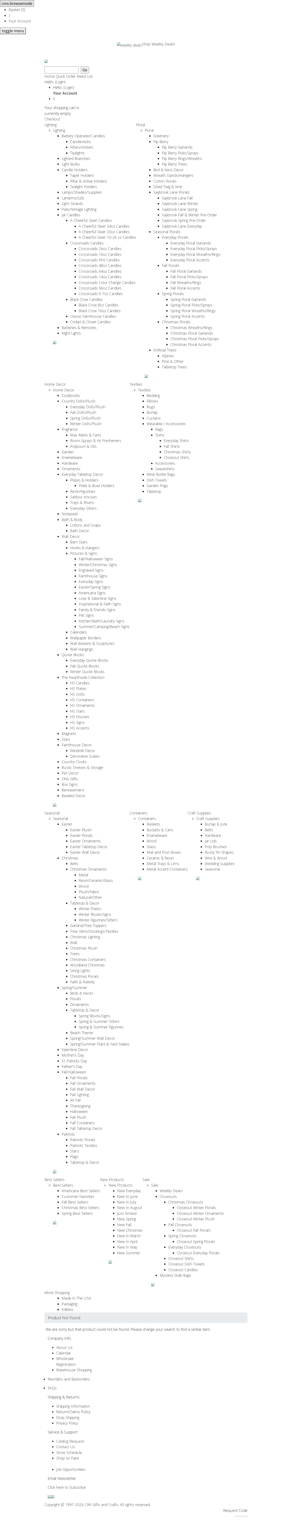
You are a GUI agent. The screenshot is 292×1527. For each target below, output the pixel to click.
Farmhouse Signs (93, 575)
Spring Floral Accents (187, 316)
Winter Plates (90, 908)
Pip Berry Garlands (177, 147)
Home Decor (55, 384)
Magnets (69, 733)
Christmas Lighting (85, 936)
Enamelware (72, 457)
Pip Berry (160, 141)
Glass (151, 846)
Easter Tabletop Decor (89, 846)
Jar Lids (211, 840)
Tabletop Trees (174, 366)
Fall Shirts (172, 446)
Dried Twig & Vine (167, 186)
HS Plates (78, 688)
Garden (68, 451)
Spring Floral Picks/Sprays (191, 304)
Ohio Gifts (70, 778)
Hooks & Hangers (84, 547)
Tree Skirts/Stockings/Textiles (94, 931)
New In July (126, 1202)
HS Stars (77, 711)
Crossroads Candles (87, 243)
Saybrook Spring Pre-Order (184, 220)
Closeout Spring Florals (196, 1241)
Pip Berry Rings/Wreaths (182, 158)
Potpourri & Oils (83, 446)
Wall (73, 942)
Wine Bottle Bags (161, 474)
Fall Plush (78, 1117)
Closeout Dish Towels (186, 1263)
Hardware (70, 463)
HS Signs (77, 722)
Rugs (151, 406)
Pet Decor (70, 773)
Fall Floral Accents (185, 288)
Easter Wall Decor (85, 852)
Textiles (136, 384)
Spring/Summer (74, 987)
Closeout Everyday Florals (198, 1252)
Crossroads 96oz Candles (100, 288)
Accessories (165, 463)
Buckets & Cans (160, 829)
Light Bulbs (71, 164)
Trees (75, 953)
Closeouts (168, 1196)
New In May (127, 1247)
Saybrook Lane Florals (171, 192)
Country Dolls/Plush (78, 401)
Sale (146, 1179)
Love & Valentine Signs (97, 598)
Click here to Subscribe (67, 1487)
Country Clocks (74, 761)
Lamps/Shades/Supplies (82, 192)
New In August (129, 1207)
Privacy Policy (67, 1423)
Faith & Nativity (82, 981)
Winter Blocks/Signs (95, 914)
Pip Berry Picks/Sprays (180, 152)
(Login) (60, 81)
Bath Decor (79, 530)
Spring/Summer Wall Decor (92, 1038)
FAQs (52, 1388)
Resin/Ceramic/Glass (96, 880)
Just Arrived (126, 1213)
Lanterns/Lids (73, 198)
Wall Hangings (81, 649)
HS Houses (79, 716)
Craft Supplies (199, 812)
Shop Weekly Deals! (158, 44)
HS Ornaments (82, 705)
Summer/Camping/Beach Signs (104, 626)
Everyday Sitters (83, 508)
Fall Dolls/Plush (83, 412)
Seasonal (52, 812)
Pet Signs (86, 615)
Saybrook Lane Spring (179, 209)
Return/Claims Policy (73, 1411)
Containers (138, 812)
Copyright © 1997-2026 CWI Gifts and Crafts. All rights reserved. (97, 1504)
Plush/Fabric (89, 891)
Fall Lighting (79, 1094)
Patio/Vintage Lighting (79, 209)
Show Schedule (69, 1452)
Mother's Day (73, 1055)
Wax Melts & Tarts (85, 435)
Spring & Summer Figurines (101, 1026)
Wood (83, 886)
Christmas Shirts (177, 451)
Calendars (78, 632)
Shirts (160, 435)
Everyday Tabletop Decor (82, 474)
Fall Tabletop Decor (86, 1128)
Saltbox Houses (83, 496)
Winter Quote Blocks (87, 671)
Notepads (70, 513)
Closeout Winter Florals (196, 1207)
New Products (112, 1179)
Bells (74, 863)
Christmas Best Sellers (80, 1207)
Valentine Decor (75, 1049)
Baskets (153, 824)
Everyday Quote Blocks (89, 660)
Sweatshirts (165, 468)
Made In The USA (76, 1298)
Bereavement (73, 789)
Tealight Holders (83, 186)
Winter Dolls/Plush (86, 423)
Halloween (79, 1111)
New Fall (124, 1224)
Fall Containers (82, 1122)
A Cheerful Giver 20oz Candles (104, 231)
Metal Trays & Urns (163, 863)
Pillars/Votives (81, 147)
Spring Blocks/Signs (94, 1015)
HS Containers (82, 699)
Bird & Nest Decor (168, 169)
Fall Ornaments (83, 1083)
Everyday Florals (175, 237)
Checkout (52, 119)
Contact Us (65, 1446)
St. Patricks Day (74, 1060)
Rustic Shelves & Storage (82, 767)
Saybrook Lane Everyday (182, 226)
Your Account (20, 20)
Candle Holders (74, 169)
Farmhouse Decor (77, 744)
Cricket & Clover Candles (90, 321)
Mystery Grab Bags (175, 1275)
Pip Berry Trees (174, 164)
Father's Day (72, 1066)
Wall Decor (71, 536)
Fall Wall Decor (82, 1089)
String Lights (80, 970)
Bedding (153, 395)
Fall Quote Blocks (84, 666)
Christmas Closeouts (185, 1202)
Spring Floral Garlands (188, 299)
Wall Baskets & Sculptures (92, 643)
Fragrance (70, 429)
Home (49, 76)
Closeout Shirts (176, 457)
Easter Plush (80, 829)
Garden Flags (157, 485)
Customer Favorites (78, 1196)
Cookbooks (71, 395)
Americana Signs (92, 592)
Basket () (17, 9)
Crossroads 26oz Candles (100, 248)
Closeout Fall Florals (194, 1230)
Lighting (50, 124)
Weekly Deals (171, 1190)
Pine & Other (172, 361)
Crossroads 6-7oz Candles (101, 293)
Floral (140, 124)
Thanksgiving (80, 1105)
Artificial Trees (164, 350)
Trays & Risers (82, 502)
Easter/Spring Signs (94, 587)
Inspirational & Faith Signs (100, 603)
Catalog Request (70, 1441)
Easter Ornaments (85, 840)
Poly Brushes (216, 846)
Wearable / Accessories (166, 423)
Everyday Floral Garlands (190, 243)
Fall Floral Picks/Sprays (189, 276)
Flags (74, 1156)
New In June (127, 1196)
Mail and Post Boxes (164, 852)
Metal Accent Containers (167, 869)
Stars (66, 739)
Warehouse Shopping (74, 1369)
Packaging (69, 1303)
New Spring (126, 1218)
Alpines (168, 355)
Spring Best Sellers (77, 1213)
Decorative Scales (85, 756)
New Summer (128, 1252)
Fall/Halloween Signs (96, 558)
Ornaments (71, 468)
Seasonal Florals (166, 231)
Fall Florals (170, 265)
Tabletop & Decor (84, 903)
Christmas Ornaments (88, 869)
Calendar (63, 1353)
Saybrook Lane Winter (180, 203)
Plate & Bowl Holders (96, 485)
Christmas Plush (83, 948)
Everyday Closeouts (184, 1247)
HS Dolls (77, 694)
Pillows (152, 401)
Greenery (161, 135)
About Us (64, 1347)
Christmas (70, 858)
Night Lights (71, 333)
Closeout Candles (183, 1269)
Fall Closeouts (180, 1224)
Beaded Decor (74, 795)
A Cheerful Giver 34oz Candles (104, 226)
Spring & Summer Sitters (99, 1021)
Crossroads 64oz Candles (100, 271)
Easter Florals (81, 835)
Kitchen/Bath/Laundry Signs (101, 621)
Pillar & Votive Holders (88, 181)
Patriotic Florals (82, 1139)
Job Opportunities (71, 1469)
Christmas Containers (88, 959)
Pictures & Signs (83, 553)
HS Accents (79, 728)
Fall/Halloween (74, 1072)
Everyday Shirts (176, 440)
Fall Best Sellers (75, 1202)
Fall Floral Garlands (186, 271)
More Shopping (57, 1292)
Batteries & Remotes (79, 327)
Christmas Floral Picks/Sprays (194, 338)
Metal (83, 874)
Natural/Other (90, 897)
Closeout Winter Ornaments (200, 1213)
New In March (129, 1235)
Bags (159, 429)
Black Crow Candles (86, 299)
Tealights (77, 152)
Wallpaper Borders (85, 637)
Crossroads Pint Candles (99, 259)
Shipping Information (73, 1406)
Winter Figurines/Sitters (98, 919)
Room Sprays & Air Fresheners (95, 440)
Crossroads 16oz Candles (100, 254)
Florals (75, 998)
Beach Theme (81, 1032)
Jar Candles (71, 214)
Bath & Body (72, 519)
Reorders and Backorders (69, 1379)
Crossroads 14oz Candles (100, 276)
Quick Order (66, 76)
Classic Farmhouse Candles (93, 316)
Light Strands (72, 203)
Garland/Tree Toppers (88, 925)
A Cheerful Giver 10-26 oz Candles (107, 237)
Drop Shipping (67, 1417)
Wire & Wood (216, 858)
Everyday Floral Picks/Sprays (193, 248)
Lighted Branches (76, 158)
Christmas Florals (176, 321)
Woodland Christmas (87, 965)
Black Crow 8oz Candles (98, 304)
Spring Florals (173, 293)
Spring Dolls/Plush (85, 418)
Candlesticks (80, 141)
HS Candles (80, 682)
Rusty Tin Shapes (219, 852)
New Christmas (130, 1230)
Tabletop (154, 491)
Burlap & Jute (216, 824)
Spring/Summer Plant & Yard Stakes (100, 1044)
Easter (67, 824)
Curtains (154, 418)
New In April (127, 1241)
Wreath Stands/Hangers (173, 175)
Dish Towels (157, 480)
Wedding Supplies (219, 863)
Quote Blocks (73, 654)
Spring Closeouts (182, 1235)
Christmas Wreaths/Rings (191, 327)
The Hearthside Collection (83, 677)
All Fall (75, 1100)
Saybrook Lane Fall (177, 198)
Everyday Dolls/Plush (87, 406)
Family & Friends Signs (97, 609)
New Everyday (129, 1190)
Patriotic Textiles (83, 1145)
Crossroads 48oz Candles (100, 265)
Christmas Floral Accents (190, 344)
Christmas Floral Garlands (191, 333)
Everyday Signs (91, 581)
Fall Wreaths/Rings (185, 282)
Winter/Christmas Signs (98, 564)
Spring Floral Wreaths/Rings (193, 310)
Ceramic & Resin (160, 858)
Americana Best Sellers (81, 1190)
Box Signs (70, 784)
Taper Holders (82, 175)
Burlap (152, 412)
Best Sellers (54, 1179)
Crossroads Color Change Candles (107, 282)
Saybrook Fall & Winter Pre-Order (189, 214)
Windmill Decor (82, 750)
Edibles (68, 1309)
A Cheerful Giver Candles (91, 220)
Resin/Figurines (82, 491)
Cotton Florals (165, 181)
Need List (85, 76)
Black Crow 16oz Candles (100, 310)
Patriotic (68, 1134)
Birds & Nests (81, 993)
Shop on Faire (67, 1458)
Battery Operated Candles (83, 135)
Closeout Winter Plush (196, 1218)
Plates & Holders (84, 480)
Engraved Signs (91, 570)
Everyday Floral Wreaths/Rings (195, 254)
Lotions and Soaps (85, 525)
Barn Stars (78, 542)
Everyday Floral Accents (189, 259)
